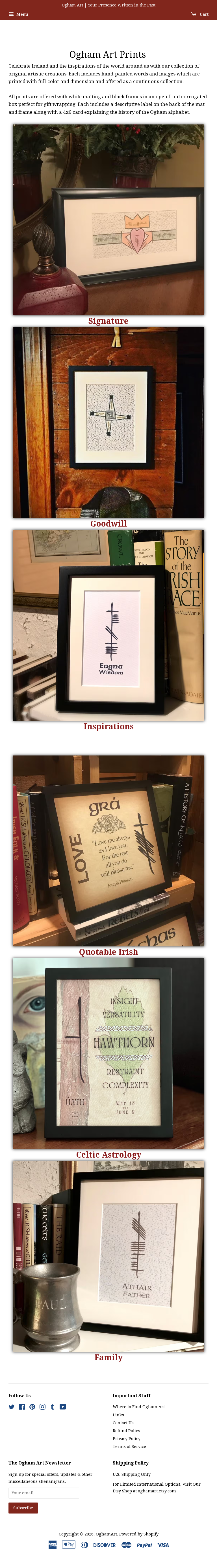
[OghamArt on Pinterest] (32, 1408)
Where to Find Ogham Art (139, 1407)
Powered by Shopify (139, 1534)
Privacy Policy (126, 1438)
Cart (204, 14)
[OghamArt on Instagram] (42, 1408)
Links (118, 1415)
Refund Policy (126, 1430)
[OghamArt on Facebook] (22, 1408)
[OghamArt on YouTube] (63, 1408)
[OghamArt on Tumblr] (52, 1408)
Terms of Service (129, 1446)
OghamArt (106, 1534)
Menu (21, 14)
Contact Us (123, 1423)
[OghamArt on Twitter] (11, 1408)
